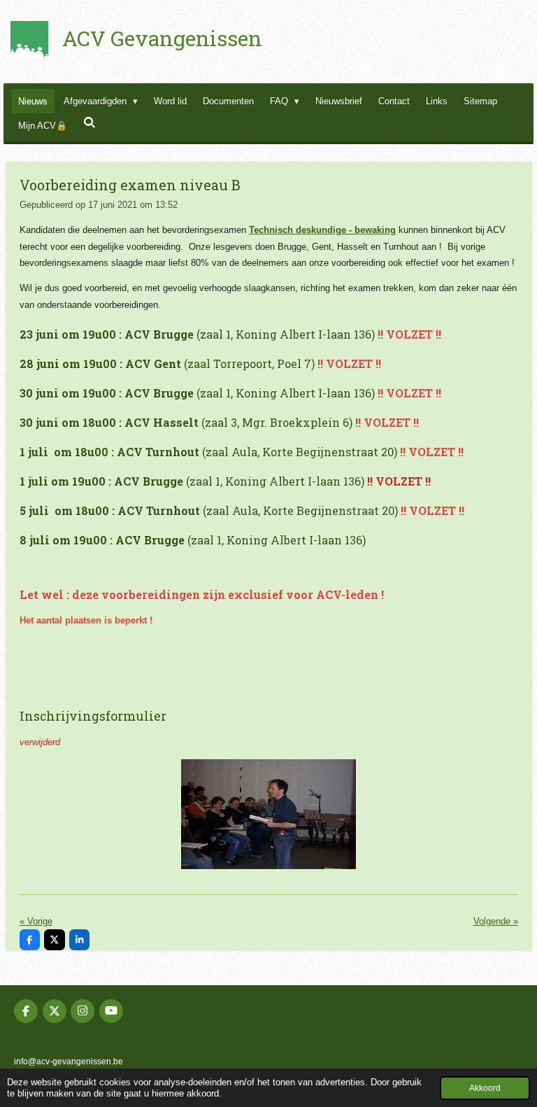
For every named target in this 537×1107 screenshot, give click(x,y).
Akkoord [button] (485, 1087)
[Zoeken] (89, 122)
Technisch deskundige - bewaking (322, 230)
